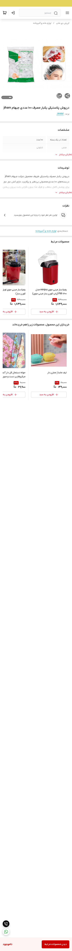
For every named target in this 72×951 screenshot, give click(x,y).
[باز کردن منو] (66, 12)
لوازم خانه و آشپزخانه (42, 23)
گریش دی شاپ (62, 23)
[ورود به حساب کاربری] (13, 12)
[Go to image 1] (10, 97)
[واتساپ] (6, 931)
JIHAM (60, 114)
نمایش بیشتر (65, 154)
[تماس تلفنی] (6, 923)
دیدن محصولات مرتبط (55, 944)
